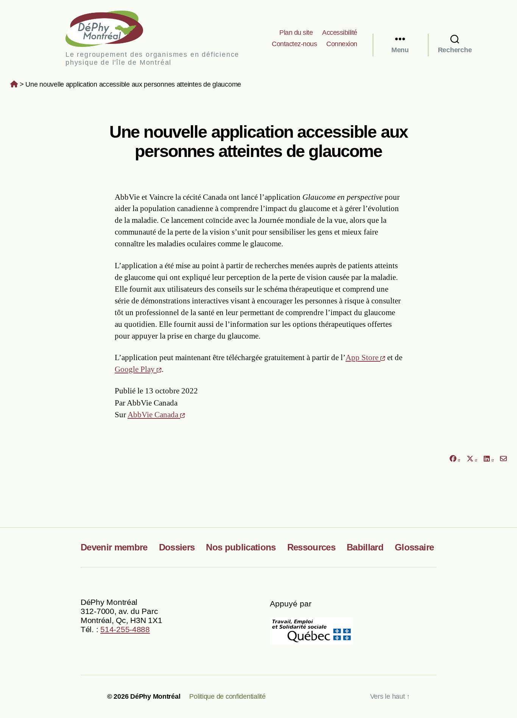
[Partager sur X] (472, 459)
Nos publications (241, 547)
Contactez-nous (294, 44)
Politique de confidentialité (227, 696)
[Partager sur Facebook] (454, 459)
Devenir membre (114, 547)
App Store (363, 357)
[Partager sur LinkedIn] (488, 459)
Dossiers (177, 547)
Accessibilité (339, 32)
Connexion (341, 44)
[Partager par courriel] (503, 459)
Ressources (311, 547)
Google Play (136, 369)
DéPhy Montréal (110, 28)
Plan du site (296, 32)
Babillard (365, 547)
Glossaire (414, 547)
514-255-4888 (125, 629)
